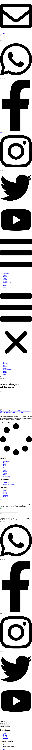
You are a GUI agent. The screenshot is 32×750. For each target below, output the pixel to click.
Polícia (5, 284)
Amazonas (6, 273)
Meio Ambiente (7, 282)
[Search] (0, 380)
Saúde (4, 287)
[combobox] (7, 378)
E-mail (2, 723)
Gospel (5, 279)
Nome (2, 721)
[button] (16, 324)
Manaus (5, 281)
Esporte (5, 276)
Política (5, 285)
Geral (4, 278)
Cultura (5, 275)
